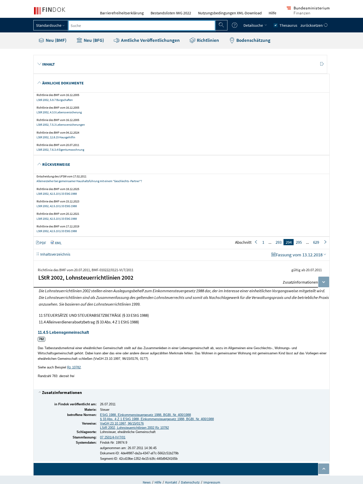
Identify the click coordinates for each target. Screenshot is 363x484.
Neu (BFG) (93, 40)
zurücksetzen (312, 25)
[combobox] (141, 25)
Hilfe (272, 12)
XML (58, 242)
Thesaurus (288, 25)
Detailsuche (253, 25)
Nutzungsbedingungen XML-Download (230, 12)
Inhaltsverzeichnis (55, 254)
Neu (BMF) (55, 40)
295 (299, 242)
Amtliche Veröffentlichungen (150, 40)
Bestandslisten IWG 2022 (171, 12)
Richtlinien (207, 40)
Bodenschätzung (252, 40)
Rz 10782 (74, 367)
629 (316, 242)
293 (279, 242)
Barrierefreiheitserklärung (122, 12)
